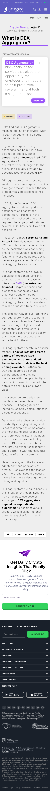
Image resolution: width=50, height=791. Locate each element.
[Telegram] (9, 708)
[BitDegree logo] (10, 740)
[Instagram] (33, 708)
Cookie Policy (26, 788)
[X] (4, 708)
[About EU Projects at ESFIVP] (12, 725)
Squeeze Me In (25, 606)
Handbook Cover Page (38, 18)
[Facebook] (19, 708)
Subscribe (37, 634)
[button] (39, 9)
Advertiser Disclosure (40, 788)
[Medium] (28, 708)
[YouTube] (14, 708)
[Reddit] (38, 708)
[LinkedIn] (23, 708)
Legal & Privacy (15, 788)
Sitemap (5, 788)
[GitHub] (43, 708)
